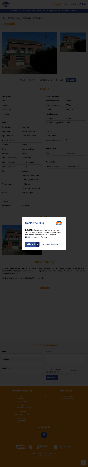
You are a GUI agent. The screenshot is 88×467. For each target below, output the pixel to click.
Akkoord (31, 244)
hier (29, 237)
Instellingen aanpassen (50, 244)
